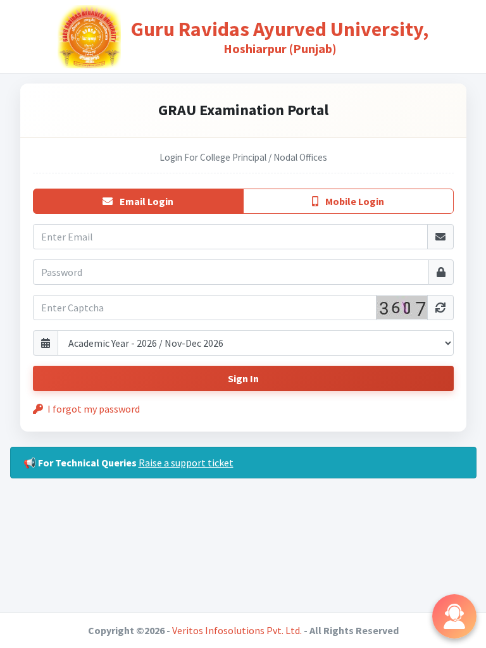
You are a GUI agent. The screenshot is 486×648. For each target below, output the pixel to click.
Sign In (243, 378)
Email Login (145, 201)
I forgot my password (93, 408)
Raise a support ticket (186, 462)
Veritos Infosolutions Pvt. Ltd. (237, 630)
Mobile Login (353, 201)
